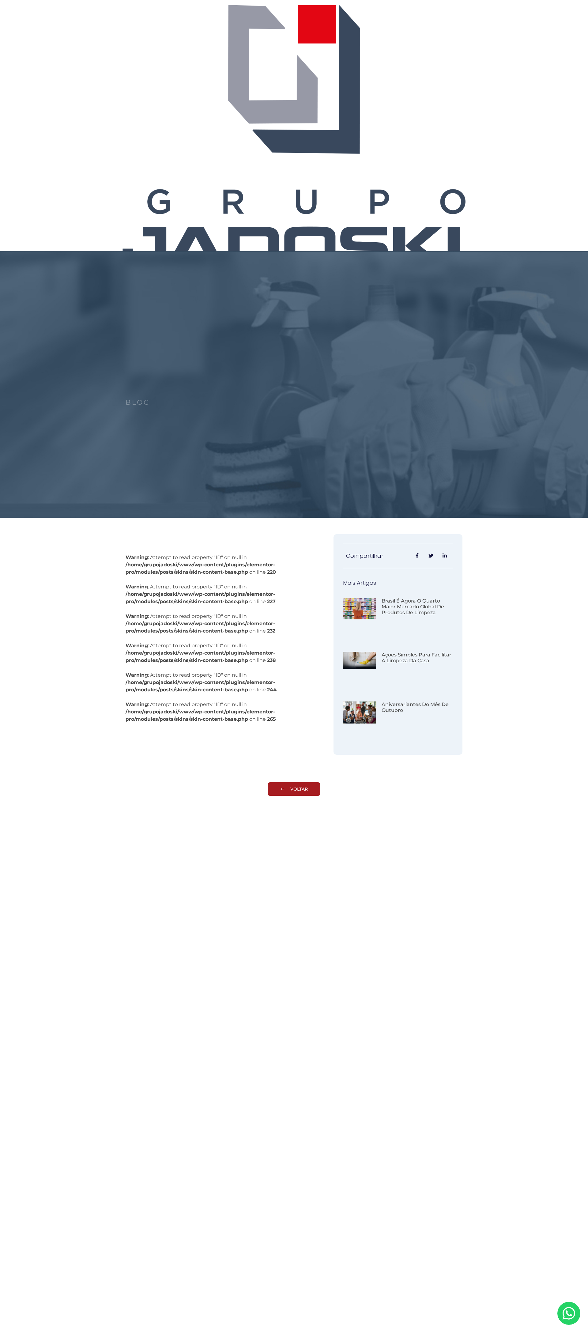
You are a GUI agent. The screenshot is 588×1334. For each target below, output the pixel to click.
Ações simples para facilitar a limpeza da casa (416, 657)
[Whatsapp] (568, 1313)
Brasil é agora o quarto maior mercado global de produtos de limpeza (413, 606)
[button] (294, 789)
